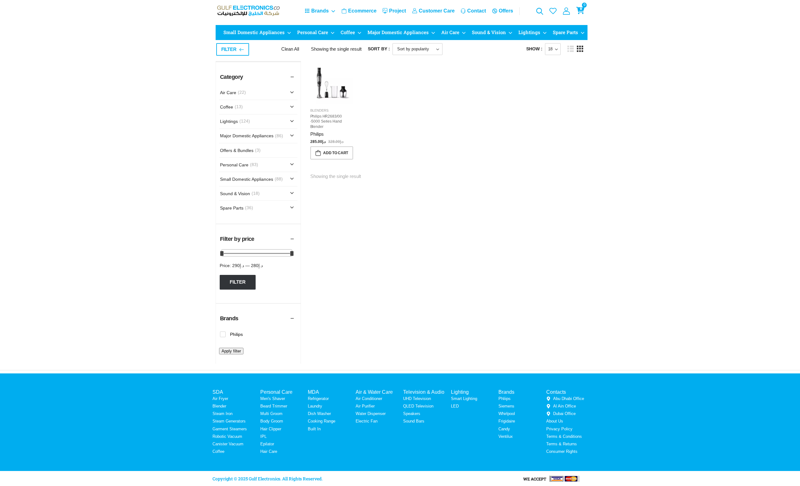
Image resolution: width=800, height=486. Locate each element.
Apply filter (231, 351)
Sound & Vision (489, 32)
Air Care (450, 32)
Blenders (319, 110)
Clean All (290, 49)
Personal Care (312, 32)
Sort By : (379, 48)
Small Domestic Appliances (254, 32)
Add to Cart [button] (335, 153)
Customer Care (437, 10)
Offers (506, 10)
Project (397, 10)
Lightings (529, 32)
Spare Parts (565, 32)
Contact (476, 10)
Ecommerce (362, 10)
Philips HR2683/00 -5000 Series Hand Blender (326, 121)
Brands (320, 10)
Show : (534, 48)
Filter (229, 49)
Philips (317, 134)
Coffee (348, 32)
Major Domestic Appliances (398, 32)
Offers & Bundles (236, 150)
